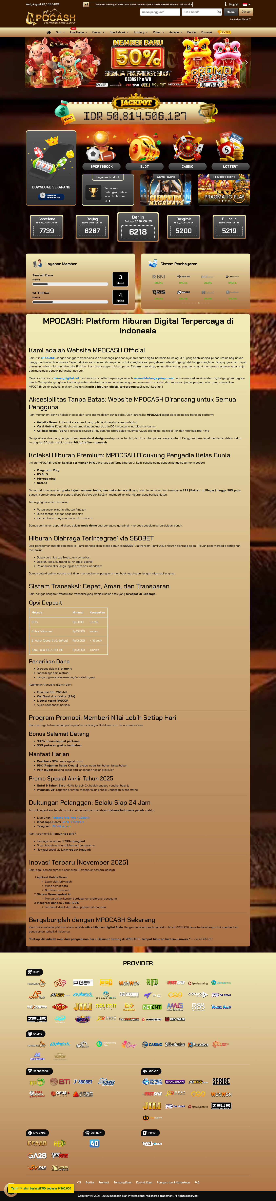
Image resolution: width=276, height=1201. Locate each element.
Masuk (231, 12)
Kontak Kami (144, 1182)
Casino (96, 32)
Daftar (246, 11)
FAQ (197, 1182)
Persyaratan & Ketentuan (173, 1182)
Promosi (206, 32)
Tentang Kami (122, 1182)
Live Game (77, 32)
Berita (191, 32)
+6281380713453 (73, 822)
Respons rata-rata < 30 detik (71, 817)
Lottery (139, 32)
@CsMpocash (61, 826)
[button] (246, 62)
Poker (157, 32)
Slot (59, 32)
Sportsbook (117, 32)
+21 (79, 1182)
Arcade (174, 32)
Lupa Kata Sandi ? (240, 19)
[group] (224, 189)
